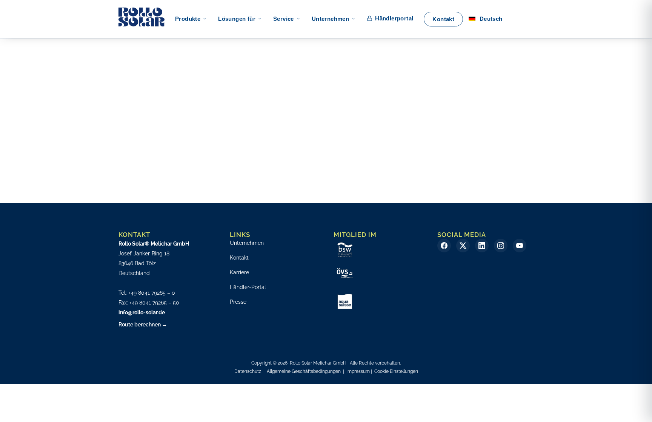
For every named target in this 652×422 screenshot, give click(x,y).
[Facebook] (444, 245)
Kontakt (239, 258)
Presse (238, 302)
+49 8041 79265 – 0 (151, 293)
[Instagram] (500, 245)
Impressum (358, 371)
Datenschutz (247, 371)
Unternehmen (247, 243)
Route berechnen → (142, 325)
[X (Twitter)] (463, 245)
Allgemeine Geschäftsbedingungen (304, 371)
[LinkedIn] (482, 245)
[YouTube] (519, 245)
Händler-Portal (248, 287)
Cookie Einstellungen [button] (396, 371)
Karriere (239, 272)
